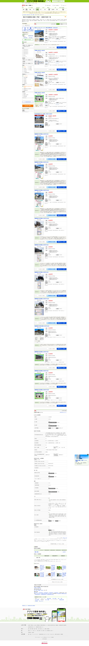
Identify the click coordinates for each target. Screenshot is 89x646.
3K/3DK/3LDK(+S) (37, 594)
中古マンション (35, 630)
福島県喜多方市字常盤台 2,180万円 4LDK (41, 351)
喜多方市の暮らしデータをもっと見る (57, 543)
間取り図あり (36, 592)
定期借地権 (25, 96)
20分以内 (25, 71)
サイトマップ (49, 637)
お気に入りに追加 (52, 47)
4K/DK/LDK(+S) (26, 53)
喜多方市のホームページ (63, 412)
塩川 (34, 590)
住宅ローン (51, 630)
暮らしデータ (45, 634)
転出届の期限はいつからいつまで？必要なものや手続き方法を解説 (42, 574)
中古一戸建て (55, 598)
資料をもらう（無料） (62, 47)
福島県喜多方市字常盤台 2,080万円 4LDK (41, 162)
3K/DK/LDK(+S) (26, 52)
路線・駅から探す (28, 39)
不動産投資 (48, 630)
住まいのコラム (52, 634)
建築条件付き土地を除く (27, 88)
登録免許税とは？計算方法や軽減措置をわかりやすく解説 (64, 568)
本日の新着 (25, 77)
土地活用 (33, 632)
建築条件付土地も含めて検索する (28, 87)
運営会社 (52, 637)
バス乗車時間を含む (26, 72)
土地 (58, 598)
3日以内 (25, 80)
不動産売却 (29, 632)
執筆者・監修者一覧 (57, 634)
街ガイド (49, 634)
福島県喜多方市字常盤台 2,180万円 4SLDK (42, 218)
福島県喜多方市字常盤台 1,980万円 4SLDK (42, 190)
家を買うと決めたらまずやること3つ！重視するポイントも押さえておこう (42, 567)
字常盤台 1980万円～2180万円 (40, 50)
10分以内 (25, 69)
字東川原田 (39, 587)
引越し (31, 634)
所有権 (25, 93)
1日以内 (25, 78)
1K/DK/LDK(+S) (26, 49)
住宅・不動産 (47, 599)
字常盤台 (35, 587)
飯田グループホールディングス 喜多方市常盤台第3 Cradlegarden (48, 27)
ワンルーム (25, 56)
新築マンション (30, 630)
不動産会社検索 (61, 599)
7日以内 (25, 81)
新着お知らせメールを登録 (31, 30)
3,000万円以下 (46, 592)
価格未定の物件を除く (27, 46)
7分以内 (30, 68)
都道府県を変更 (30, 35)
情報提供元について (24, 605)
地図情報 (62, 634)
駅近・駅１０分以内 (44, 593)
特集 (28, 634)
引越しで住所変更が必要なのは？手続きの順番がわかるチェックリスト (53, 574)
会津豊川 (39, 590)
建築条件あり (26, 90)
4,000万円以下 (51, 592)
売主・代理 (49, 593)
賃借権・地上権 (26, 94)
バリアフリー (39, 593)
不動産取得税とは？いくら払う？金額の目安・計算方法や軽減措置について (53, 567)
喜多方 (42, 590)
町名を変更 (30, 37)
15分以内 (30, 69)
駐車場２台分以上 (64, 593)
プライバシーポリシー (37, 637)
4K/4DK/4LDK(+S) (43, 594)
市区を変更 (25, 37)
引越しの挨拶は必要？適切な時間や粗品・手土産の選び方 (64, 574)
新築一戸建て (49, 598)
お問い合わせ (45, 637)
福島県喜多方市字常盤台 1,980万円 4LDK (41, 272)
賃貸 (61, 598)
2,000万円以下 (41, 592)
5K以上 (25, 55)
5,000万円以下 (56, 592)
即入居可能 (59, 593)
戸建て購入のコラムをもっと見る (57, 579)
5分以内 (25, 68)
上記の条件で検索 (27, 105)
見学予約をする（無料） (52, 187)
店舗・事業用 (37, 599)
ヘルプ (42, 637)
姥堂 (36, 590)
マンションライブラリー (35, 634)
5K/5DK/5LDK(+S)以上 (50, 594)
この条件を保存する (25, 30)
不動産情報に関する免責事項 (31, 605)
